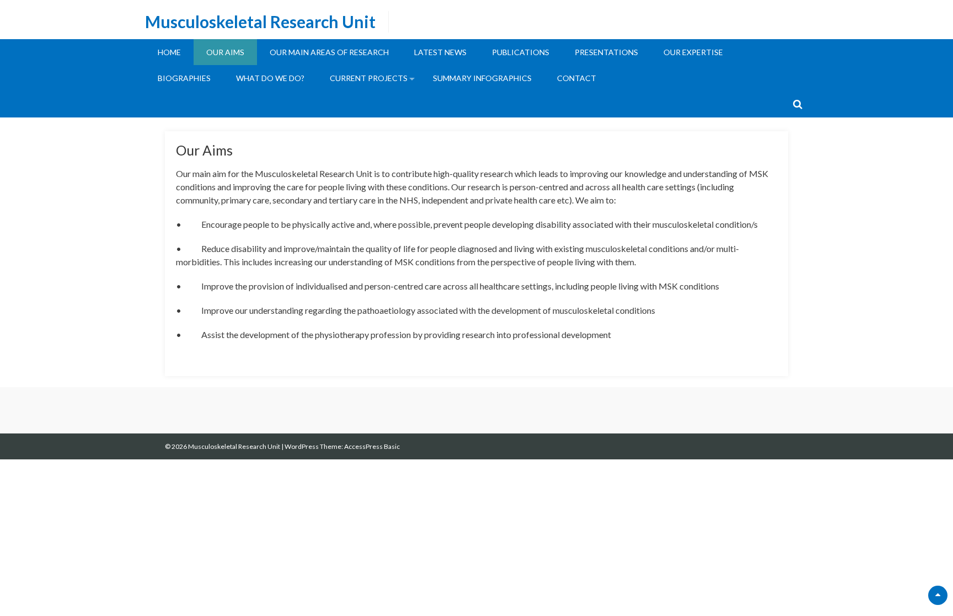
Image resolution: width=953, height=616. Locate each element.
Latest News (440, 52)
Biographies (184, 78)
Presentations (606, 52)
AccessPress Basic (372, 446)
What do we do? (270, 78)
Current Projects (369, 78)
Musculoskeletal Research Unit (260, 21)
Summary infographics (482, 78)
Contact (576, 78)
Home (169, 52)
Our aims (225, 52)
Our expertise (693, 52)
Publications (520, 52)
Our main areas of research (329, 52)
